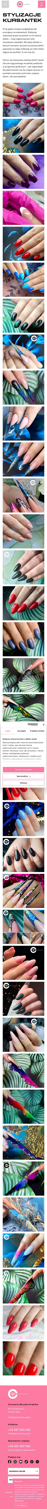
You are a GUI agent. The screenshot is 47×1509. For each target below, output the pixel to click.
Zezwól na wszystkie (23, 770)
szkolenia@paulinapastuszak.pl (21, 1450)
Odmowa (23, 783)
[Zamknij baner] (43, 724)
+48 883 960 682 (19, 1446)
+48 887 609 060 (19, 1430)
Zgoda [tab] (7, 731)
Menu (5, 4)
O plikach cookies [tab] (37, 731)
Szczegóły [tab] (21, 731)
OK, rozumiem (21, 1505)
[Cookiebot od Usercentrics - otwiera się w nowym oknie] (28, 724)
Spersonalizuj (22, 776)
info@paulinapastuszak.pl (19, 1417)
